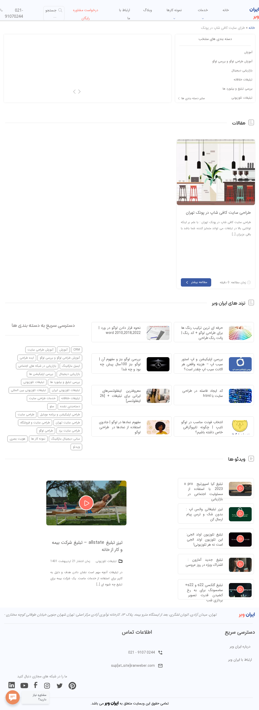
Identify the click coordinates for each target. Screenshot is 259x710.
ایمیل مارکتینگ (71, 365)
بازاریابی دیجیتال (241, 70)
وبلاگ (147, 10)
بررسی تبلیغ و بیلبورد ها (237, 88)
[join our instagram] (47, 686)
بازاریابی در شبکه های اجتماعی (37, 365)
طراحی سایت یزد (69, 430)
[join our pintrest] (72, 686)
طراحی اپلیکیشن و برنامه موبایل (60, 414)
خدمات (203, 10)
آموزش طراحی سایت (40, 349)
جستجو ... (51, 13)
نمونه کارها (174, 10)
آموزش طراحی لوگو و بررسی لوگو (232, 61)
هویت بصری (17, 438)
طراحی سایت (26, 414)
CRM (76, 349)
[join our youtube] (24, 686)
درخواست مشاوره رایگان (85, 14)
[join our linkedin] (11, 686)
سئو (52, 406)
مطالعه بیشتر (199, 282)
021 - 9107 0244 (141, 652)
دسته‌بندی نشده (70, 406)
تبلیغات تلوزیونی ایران (66, 390)
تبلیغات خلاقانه (243, 79)
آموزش (248, 52)
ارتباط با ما (124, 14)
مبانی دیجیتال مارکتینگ (65, 438)
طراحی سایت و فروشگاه (35, 422)
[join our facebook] (35, 686)
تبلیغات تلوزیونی (241, 97)
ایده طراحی (27, 357)
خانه (226, 10)
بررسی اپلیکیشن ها (41, 374)
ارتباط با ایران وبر (240, 659)
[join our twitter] (59, 686)
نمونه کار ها (38, 438)
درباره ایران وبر (240, 646)
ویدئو (76, 446)
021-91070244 (14, 13)
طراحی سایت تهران (68, 422)
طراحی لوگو (46, 430)
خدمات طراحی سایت (42, 398)
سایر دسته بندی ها (193, 98)
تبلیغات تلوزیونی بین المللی (28, 390)
